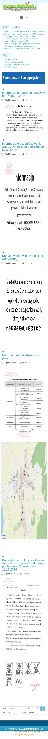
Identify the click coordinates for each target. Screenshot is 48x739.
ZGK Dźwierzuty (11, 67)
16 (38, 708)
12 (18, 708)
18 (4, 712)
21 (18, 712)
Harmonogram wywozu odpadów (17, 64)
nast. (24, 712)
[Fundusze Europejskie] (23, 78)
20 (13, 712)
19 (9, 712)
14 (28, 708)
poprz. (12, 708)
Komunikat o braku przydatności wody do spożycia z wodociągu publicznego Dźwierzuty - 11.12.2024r (23, 564)
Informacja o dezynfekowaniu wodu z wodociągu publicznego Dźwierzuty (23, 146)
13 (23, 708)
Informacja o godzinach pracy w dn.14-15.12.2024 (23, 94)
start (4, 708)
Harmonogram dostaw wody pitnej (21, 356)
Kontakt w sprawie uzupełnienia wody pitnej (23, 257)
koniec (32, 712)
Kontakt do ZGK (11, 60)
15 (33, 708)
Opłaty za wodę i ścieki (14, 62)
